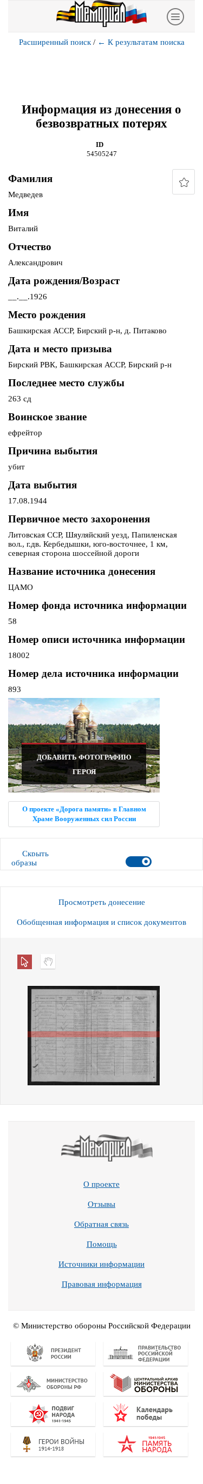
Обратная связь (101, 1224)
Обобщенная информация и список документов (101, 922)
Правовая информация (102, 1284)
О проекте (101, 1184)
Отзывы (101, 1204)
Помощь (102, 1244)
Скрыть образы (30, 858)
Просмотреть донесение (101, 902)
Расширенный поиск (55, 42)
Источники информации (101, 1264)
